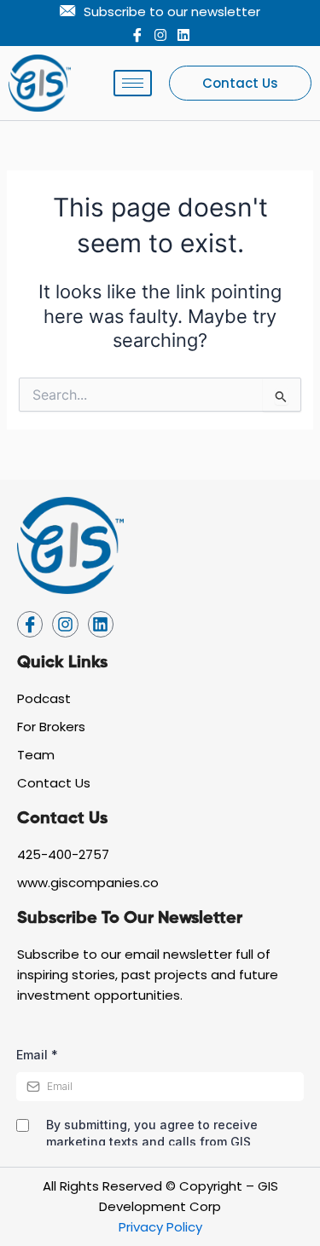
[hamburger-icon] (132, 83)
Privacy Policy (160, 1227)
